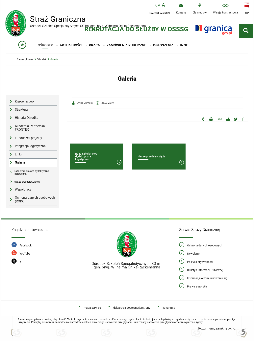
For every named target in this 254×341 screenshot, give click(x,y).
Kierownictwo (24, 101)
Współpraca (23, 189)
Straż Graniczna (54, 19)
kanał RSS (169, 307)
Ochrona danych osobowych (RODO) (35, 199)
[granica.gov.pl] (213, 30)
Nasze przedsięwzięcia (27, 181)
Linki (18, 154)
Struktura (21, 109)
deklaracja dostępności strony (131, 307)
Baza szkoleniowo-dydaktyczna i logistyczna (32, 172)
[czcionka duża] (163, 5)
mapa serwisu (92, 307)
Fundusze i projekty (28, 138)
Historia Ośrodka (26, 118)
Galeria (54, 59)
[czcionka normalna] (156, 5)
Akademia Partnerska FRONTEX (30, 128)
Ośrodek (41, 59)
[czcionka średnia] (159, 5)
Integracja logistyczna (30, 146)
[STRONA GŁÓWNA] (22, 45)
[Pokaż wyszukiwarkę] (246, 31)
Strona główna (25, 59)
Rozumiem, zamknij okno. (217, 328)
